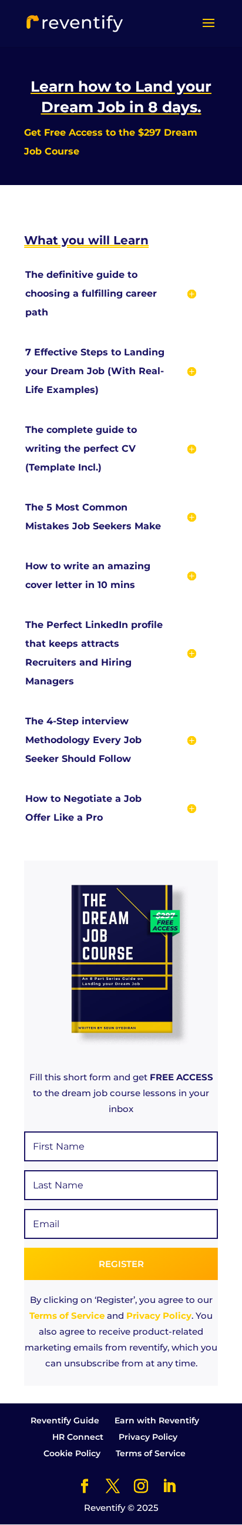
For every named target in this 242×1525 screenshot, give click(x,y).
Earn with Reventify (157, 1420)
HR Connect (77, 1437)
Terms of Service (67, 1315)
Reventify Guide (65, 1420)
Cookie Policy (71, 1453)
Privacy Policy (158, 1315)
